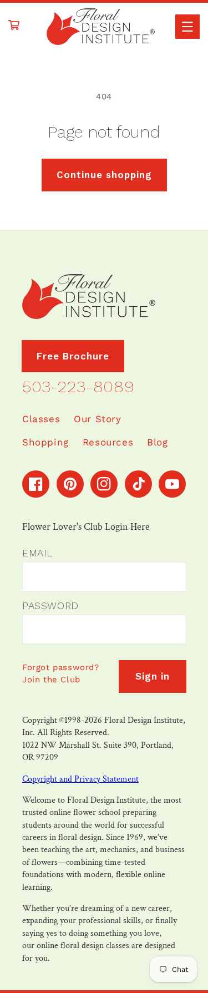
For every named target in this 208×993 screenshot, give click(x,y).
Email (37, 553)
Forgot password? (60, 667)
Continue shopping (104, 174)
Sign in (152, 676)
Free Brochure (73, 356)
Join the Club (51, 680)
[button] (187, 26)
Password (50, 605)
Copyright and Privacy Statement (80, 779)
